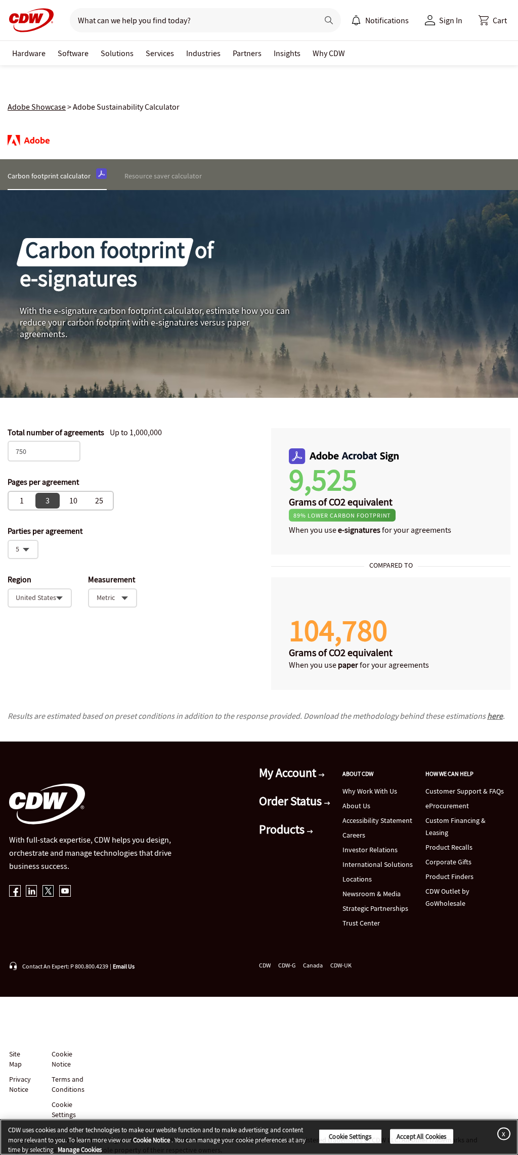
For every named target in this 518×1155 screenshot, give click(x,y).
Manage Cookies (80, 1149)
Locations (357, 879)
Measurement (111, 579)
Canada (313, 965)
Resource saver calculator (163, 175)
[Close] (502, 1133)
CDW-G (286, 965)
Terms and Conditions (68, 1084)
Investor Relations (370, 849)
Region (19, 579)
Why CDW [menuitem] (329, 53)
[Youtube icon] (65, 892)
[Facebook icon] (15, 892)
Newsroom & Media (371, 893)
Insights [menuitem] (287, 53)
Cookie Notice (62, 1059)
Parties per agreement (45, 531)
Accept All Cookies (421, 1136)
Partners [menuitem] (247, 53)
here (495, 716)
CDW (265, 965)
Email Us (124, 966)
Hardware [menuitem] (29, 53)
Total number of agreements (56, 432)
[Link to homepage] (28, 20)
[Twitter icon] (48, 892)
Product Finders (449, 876)
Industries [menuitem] (203, 53)
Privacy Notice (19, 1084)
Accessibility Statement (377, 820)
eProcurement (447, 805)
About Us (356, 805)
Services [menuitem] (160, 53)
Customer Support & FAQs (464, 791)
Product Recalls (448, 847)
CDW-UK (341, 965)
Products (283, 829)
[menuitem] (356, 20)
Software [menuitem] (73, 53)
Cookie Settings (350, 1136)
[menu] (380, 20)
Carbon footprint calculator (49, 175)
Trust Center (361, 923)
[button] (492, 20)
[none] (29, 53)
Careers (353, 835)
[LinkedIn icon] (31, 892)
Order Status (291, 801)
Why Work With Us (369, 791)
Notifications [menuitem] (387, 20)
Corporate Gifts (448, 861)
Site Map (15, 1059)
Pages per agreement (43, 482)
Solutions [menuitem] (117, 53)
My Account (289, 772)
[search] (190, 20)
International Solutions (377, 864)
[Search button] (329, 20)
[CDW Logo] (28, 20)
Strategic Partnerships (375, 908)
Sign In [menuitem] (450, 20)
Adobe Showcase (37, 107)
